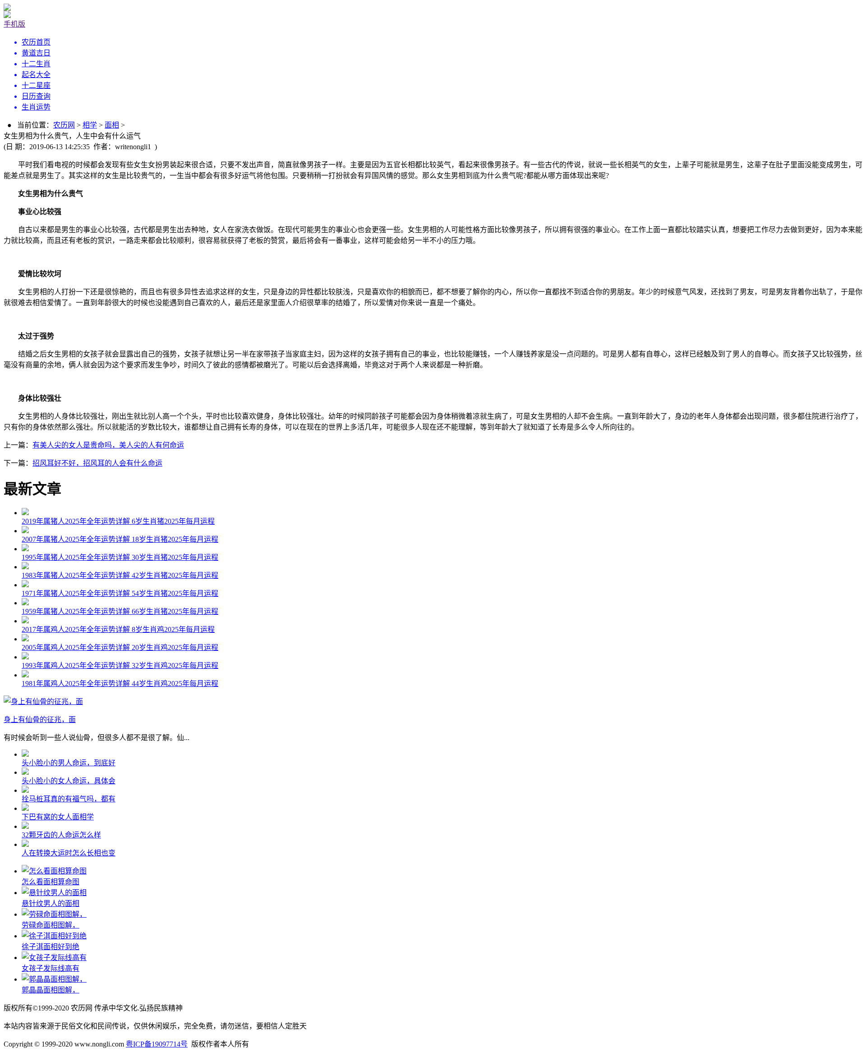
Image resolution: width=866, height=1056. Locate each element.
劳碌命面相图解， (50, 925)
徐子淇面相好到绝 (50, 947)
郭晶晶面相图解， (50, 990)
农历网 (64, 125)
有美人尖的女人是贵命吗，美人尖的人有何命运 (108, 445)
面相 (112, 125)
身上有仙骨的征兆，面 (40, 719)
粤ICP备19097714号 (157, 1044)
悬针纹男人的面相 (50, 903)
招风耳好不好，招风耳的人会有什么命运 (97, 463)
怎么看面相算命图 (50, 882)
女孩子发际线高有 (50, 968)
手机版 (14, 24)
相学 (90, 125)
